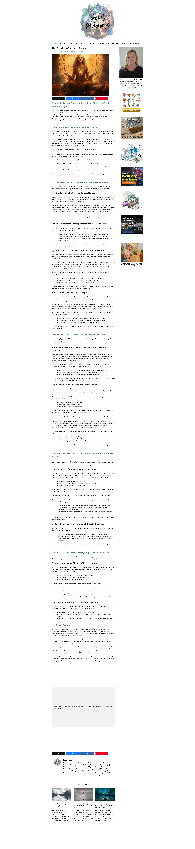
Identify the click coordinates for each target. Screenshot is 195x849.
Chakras (102, 43)
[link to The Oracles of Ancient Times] (83, 75)
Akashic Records (113, 43)
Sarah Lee (72, 51)
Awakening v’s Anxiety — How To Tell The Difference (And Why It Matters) (83, 806)
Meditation (64, 43)
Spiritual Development (88, 43)
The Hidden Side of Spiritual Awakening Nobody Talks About (61, 806)
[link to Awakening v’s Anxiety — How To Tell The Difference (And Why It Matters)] (83, 794)
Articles (54, 43)
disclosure (107, 706)
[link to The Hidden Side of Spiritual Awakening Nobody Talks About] (61, 794)
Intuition (74, 43)
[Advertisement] (97, 835)
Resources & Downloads (130, 43)
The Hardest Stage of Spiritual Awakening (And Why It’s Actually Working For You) (105, 806)
